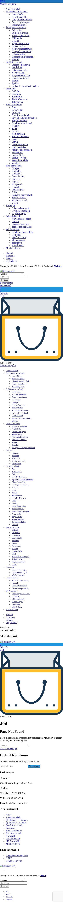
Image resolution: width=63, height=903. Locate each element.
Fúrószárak (11, 88)
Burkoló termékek (20, 33)
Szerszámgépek (19, 25)
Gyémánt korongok (21, 211)
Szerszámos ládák (20, 160)
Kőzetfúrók (17, 96)
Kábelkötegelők (19, 17)
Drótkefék (16, 171)
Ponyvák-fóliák (19, 147)
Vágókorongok (19, 213)
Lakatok (15, 221)
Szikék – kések (19, 197)
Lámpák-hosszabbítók (22, 19)
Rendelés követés (14, 861)
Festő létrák (17, 67)
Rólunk (9, 258)
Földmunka (17, 38)
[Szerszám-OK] (7, 271)
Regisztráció (11, 261)
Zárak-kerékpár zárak (22, 227)
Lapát (14, 139)
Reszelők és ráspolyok (22, 195)
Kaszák (15, 131)
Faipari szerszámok (20, 35)
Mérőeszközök (12, 229)
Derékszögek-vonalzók (22, 232)
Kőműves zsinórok (20, 78)
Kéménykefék (18, 46)
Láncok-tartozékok (20, 224)
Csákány (16, 112)
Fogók (15, 181)
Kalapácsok (17, 184)
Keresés (4, 280)
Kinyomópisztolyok (21, 75)
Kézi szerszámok (14, 165)
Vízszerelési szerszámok (23, 56)
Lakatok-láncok (13, 216)
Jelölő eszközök (19, 237)
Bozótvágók (17, 110)
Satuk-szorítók (18, 54)
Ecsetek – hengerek (21, 64)
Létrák (15, 142)
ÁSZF (9, 858)
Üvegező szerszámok (21, 51)
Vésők (15, 203)
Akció (9, 814)
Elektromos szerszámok (17, 11)
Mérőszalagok (18, 240)
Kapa (14, 128)
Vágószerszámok (20, 200)
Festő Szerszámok (14, 62)
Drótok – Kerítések (20, 115)
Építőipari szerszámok (16, 27)
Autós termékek (13, 9)
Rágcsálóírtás (18, 155)
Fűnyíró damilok (19, 120)
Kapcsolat (10, 255)
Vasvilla (15, 163)
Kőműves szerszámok (22, 49)
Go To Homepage (8, 748)
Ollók (14, 192)
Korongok (10, 205)
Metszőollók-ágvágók (22, 149)
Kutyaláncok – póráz (21, 219)
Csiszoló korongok (20, 208)
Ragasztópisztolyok (21, 22)
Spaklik (15, 83)
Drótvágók (17, 173)
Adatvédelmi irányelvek (17, 855)
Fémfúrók (16, 94)
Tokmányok (17, 102)
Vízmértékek (18, 245)
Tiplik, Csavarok (19, 99)
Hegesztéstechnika (20, 43)
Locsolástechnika (20, 144)
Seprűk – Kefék (19, 157)
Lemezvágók (18, 189)
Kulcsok (15, 187)
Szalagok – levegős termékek (25, 86)
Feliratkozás (34, 766)
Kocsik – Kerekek (20, 136)
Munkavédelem (13, 248)
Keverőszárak (18, 72)
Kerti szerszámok (14, 104)
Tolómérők (17, 242)
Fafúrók (15, 91)
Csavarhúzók (18, 176)
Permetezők (17, 152)
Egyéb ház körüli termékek (24, 118)
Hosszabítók (17, 14)
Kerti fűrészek (18, 134)
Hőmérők (16, 234)
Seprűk (15, 80)
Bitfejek (15, 168)
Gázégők (16, 41)
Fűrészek (16, 179)
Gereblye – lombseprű (22, 123)
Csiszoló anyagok (20, 70)
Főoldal (9, 253)
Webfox (58, 266)
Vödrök (15, 59)
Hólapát (15, 126)
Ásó (14, 107)
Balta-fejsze (17, 30)
